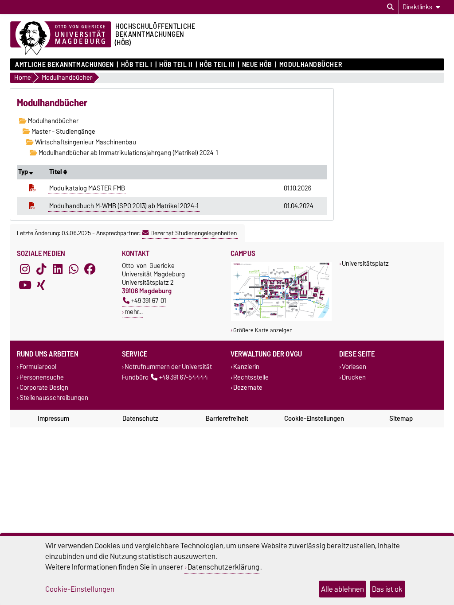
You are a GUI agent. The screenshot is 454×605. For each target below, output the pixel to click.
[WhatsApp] (74, 269)
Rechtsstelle (251, 377)
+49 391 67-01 (148, 300)
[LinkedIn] (58, 269)
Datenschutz (140, 418)
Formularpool (38, 367)
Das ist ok (387, 589)
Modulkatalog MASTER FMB (87, 188)
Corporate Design (44, 387)
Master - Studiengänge (62, 131)
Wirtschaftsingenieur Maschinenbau (85, 142)
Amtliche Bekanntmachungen (64, 64)
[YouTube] (25, 285)
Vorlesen (354, 367)
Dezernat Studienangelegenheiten (193, 233)
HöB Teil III (217, 64)
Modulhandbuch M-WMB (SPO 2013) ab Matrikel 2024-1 (124, 206)
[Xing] (41, 285)
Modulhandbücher (310, 64)
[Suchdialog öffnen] (390, 7)
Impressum (53, 418)
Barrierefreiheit (227, 418)
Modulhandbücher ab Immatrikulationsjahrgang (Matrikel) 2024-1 (127, 152)
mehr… (134, 311)
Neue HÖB (257, 64)
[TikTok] (41, 269)
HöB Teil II (175, 64)
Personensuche (42, 377)
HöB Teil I (136, 64)
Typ (23, 172)
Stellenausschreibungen (54, 397)
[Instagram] (25, 269)
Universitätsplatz (365, 263)
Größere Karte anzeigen (263, 330)
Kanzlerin (246, 367)
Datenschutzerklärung (223, 567)
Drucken (354, 377)
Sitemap (401, 418)
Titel (56, 172)
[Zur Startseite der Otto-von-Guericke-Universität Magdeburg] (61, 38)
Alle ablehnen (342, 589)
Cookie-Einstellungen (314, 418)
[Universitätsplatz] (281, 319)
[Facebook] (90, 269)
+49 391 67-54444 (183, 377)
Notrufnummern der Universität (168, 367)
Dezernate (247, 387)
